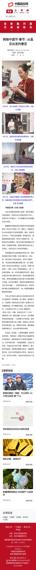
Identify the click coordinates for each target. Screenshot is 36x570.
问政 (24, 26)
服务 (31, 26)
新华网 (25, 517)
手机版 (18, 530)
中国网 (12, 517)
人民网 (5, 520)
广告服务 (18, 527)
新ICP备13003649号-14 (18, 558)
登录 (10, 11)
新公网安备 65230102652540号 (19, 560)
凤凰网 (5, 517)
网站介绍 (9, 527)
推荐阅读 (8, 370)
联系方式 (27, 527)
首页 (5, 26)
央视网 (18, 517)
